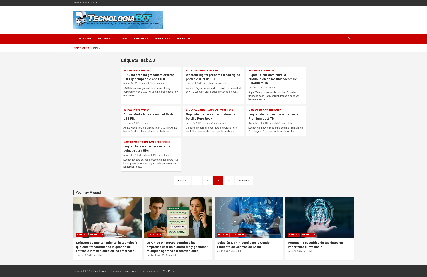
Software (184, 38)
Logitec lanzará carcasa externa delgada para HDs (146, 148)
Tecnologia (96, 235)
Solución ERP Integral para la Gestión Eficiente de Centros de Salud (244, 245)
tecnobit (145, 83)
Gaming (122, 38)
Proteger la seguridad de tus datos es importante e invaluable (315, 245)
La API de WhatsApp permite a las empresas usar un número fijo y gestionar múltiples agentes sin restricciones (177, 247)
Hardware (141, 38)
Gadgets (104, 38)
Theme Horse (129, 271)
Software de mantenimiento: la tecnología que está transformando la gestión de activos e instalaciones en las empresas (106, 247)
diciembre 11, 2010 (258, 123)
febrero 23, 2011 (257, 87)
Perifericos (142, 70)
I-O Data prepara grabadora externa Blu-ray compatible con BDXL (148, 77)
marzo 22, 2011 (194, 83)
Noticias (82, 235)
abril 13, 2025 (224, 251)
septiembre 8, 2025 (157, 255)
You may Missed (88, 193)
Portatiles (162, 38)
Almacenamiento (196, 70)
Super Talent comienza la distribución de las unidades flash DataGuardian (273, 79)
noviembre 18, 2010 (133, 155)
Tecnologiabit (100, 271)
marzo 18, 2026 (84, 255)
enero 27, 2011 (194, 123)
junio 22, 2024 (295, 251)
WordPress (168, 271)
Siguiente (244, 180)
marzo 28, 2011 (131, 83)
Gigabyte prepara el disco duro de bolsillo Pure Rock (210, 116)
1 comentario (158, 83)
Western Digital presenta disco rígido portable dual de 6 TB (213, 77)
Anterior (182, 180)
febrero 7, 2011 (131, 123)
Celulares (84, 38)
